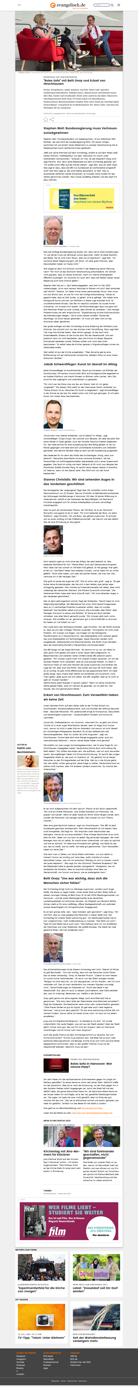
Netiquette (55, 1381)
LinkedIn (20, 1374)
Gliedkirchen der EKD (80, 1362)
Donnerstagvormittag (92, 1108)
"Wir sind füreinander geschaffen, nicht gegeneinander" (98, 1154)
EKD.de (73, 1359)
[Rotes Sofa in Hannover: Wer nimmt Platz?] (56, 1065)
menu (19, 5)
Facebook (20, 1356)
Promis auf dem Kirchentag (85, 1059)
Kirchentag (91, 113)
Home (46, 119)
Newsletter (48, 1359)
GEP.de (73, 1356)
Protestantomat (50, 1362)
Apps (45, 1368)
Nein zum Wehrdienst (84, 1334)
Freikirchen (75, 1365)
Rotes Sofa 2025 (64, 1193)
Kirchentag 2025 (50, 1193)
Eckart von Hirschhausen (97, 1125)
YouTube (20, 1362)
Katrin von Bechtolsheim (76, 113)
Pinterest (20, 1365)
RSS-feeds (48, 1356)
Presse (63, 1381)
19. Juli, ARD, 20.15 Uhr (30, 1334)
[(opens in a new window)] (81, 199)
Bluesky (20, 1368)
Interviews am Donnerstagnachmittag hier (92, 1113)
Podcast (47, 1365)
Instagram (21, 1359)
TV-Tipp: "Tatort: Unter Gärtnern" (41, 1337)
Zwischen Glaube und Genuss (59, 1125)
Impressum (82, 1381)
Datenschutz (72, 1381)
